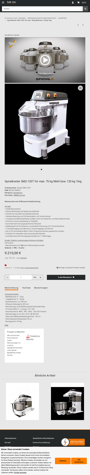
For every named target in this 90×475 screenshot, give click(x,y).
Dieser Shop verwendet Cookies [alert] (15, 449)
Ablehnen (62, 461)
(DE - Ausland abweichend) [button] (29, 268)
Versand (23, 258)
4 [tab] (48, 169)
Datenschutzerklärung (41, 442)
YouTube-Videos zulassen (45, 73)
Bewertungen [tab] (41, 288)
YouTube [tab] (26, 288)
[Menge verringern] (7, 277)
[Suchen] (85, 8)
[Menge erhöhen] (40, 277)
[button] (72, 2)
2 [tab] (44, 169)
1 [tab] (41, 169)
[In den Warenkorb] (6, 32)
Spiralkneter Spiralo (12, 35)
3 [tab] (46, 169)
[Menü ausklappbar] (3, 1)
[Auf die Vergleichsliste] (80, 88)
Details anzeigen (20, 472)
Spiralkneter (17, 193)
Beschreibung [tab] (11, 288)
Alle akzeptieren (79, 461)
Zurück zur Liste (11, 18)
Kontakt (8, 442)
